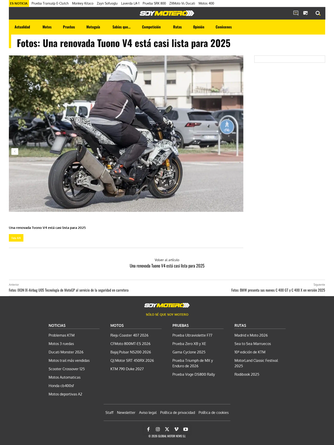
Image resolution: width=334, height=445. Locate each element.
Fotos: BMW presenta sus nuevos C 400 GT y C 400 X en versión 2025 (278, 290)
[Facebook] (148, 429)
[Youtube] (185, 429)
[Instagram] (157, 429)
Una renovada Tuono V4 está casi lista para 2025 (167, 265)
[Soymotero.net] (167, 13)
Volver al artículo (167, 260)
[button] (318, 13)
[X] (167, 429)
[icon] (296, 13)
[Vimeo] (176, 429)
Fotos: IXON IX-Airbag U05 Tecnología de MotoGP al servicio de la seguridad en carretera (69, 290)
